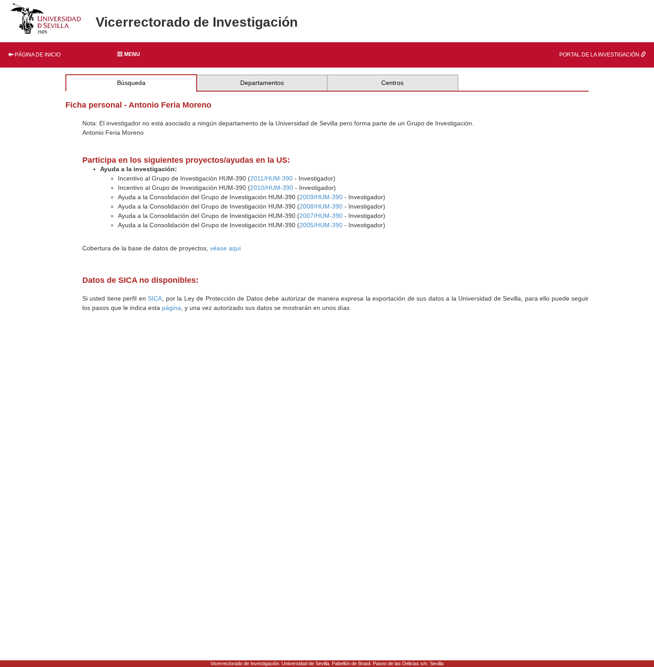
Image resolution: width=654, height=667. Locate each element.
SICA (155, 298)
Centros (392, 82)
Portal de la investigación (600, 55)
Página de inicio (37, 55)
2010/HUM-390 (271, 187)
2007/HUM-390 (321, 215)
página (171, 307)
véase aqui (225, 248)
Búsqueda (131, 82)
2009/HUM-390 (321, 197)
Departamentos (262, 82)
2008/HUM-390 (321, 206)
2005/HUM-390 (321, 225)
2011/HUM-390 (271, 178)
